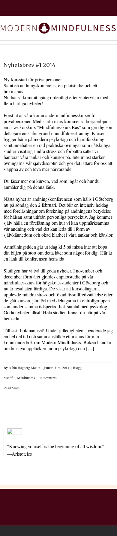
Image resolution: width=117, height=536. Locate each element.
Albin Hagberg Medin (24, 367)
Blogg (77, 367)
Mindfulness (26, 377)
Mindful (9, 377)
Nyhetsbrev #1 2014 (30, 65)
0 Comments (48, 377)
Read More (12, 387)
